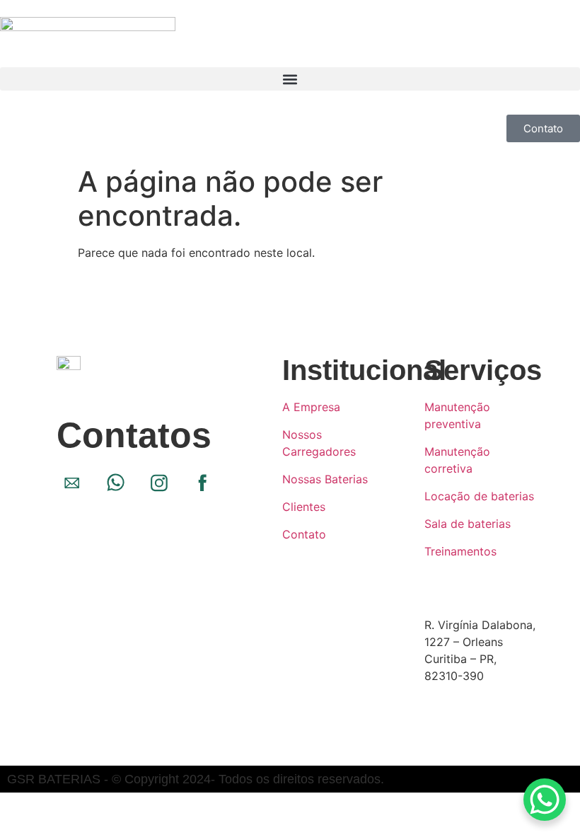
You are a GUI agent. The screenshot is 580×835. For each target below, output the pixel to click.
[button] (290, 79)
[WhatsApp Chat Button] (544, 799)
